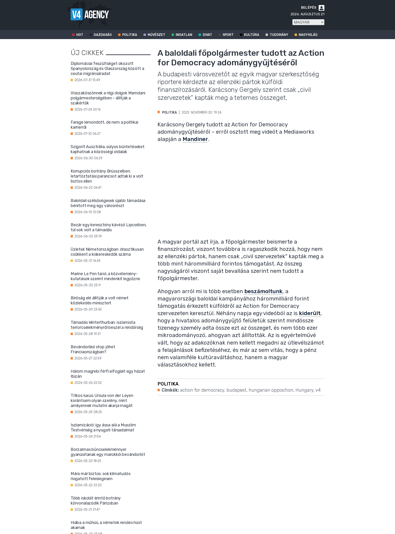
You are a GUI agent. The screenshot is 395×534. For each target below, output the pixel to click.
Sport (228, 35)
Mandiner (195, 139)
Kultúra (251, 35)
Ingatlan (184, 35)
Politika (129, 35)
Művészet (156, 35)
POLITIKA (169, 112)
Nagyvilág (308, 35)
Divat (207, 35)
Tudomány (279, 35)
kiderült (309, 313)
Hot (79, 35)
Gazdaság (103, 35)
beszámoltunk (263, 291)
